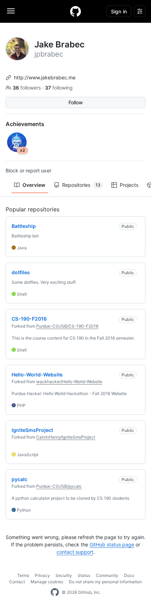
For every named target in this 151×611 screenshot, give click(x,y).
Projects (129, 185)
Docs (129, 575)
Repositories (81, 185)
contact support (75, 552)
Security (63, 575)
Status (84, 575)
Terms (23, 575)
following (59, 88)
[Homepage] (75, 11)
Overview (33, 185)
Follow (75, 102)
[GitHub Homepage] (55, 592)
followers (27, 88)
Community (107, 575)
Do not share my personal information (105, 581)
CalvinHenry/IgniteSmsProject (65, 437)
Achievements (25, 123)
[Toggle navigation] (11, 11)
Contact (17, 581)
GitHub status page (112, 544)
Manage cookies (47, 581)
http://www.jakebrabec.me (45, 77)
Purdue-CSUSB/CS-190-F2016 (67, 326)
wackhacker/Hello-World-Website (69, 381)
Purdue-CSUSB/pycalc (59, 486)
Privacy (42, 575)
